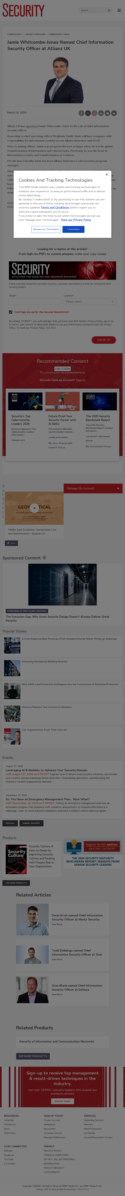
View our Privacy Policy (76, 220)
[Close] (106, 174)
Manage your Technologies (46, 229)
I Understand (73, 229)
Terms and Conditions (55, 208)
